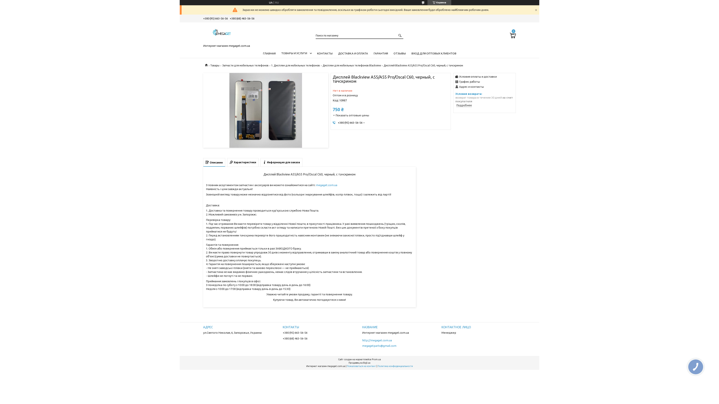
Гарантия (381, 53)
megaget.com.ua (326, 185)
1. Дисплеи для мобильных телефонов (295, 65)
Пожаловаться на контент (361, 366)
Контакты (325, 53)
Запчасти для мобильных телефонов (245, 65)
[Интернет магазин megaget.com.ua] (222, 32)
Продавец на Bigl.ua (359, 363)
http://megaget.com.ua (377, 340)
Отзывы (400, 53)
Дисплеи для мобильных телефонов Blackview (352, 65)
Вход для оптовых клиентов (433, 53)
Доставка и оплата (353, 53)
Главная (269, 53)
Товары (214, 65)
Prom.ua (376, 359)
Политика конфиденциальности (395, 366)
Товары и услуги (294, 53)
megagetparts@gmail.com (379, 345)
